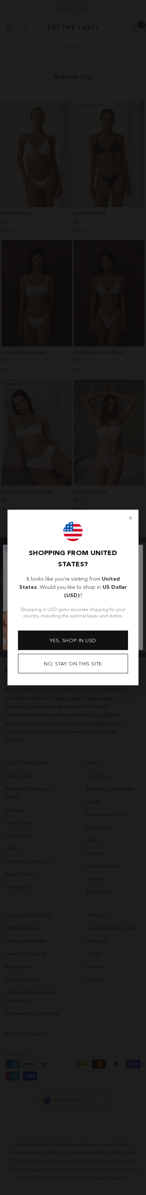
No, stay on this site (73, 663)
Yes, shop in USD (73, 640)
